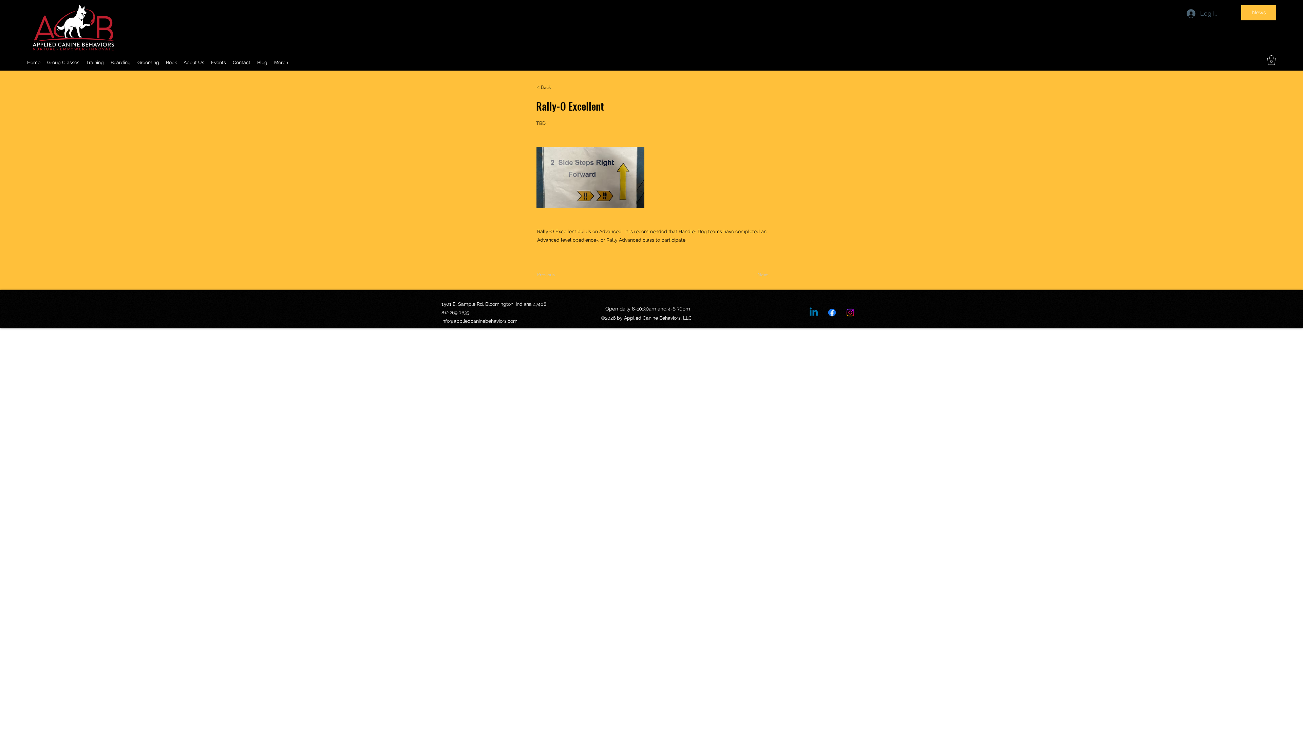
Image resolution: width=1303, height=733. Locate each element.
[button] (194, 62)
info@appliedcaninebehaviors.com (479, 321)
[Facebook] (832, 312)
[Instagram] (850, 312)
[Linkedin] (814, 312)
